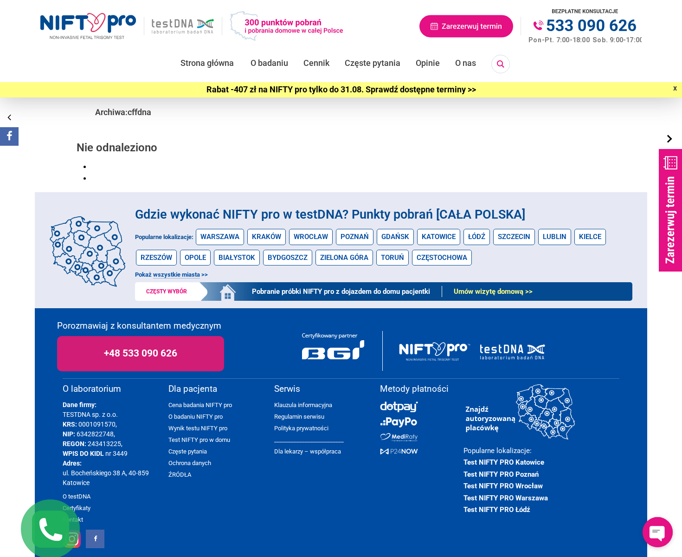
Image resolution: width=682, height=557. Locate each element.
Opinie (428, 63)
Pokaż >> (171, 274)
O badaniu (269, 63)
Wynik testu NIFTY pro (197, 428)
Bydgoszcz (288, 257)
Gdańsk (395, 237)
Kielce (590, 237)
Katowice (439, 237)
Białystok (237, 257)
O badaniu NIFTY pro (195, 416)
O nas (465, 63)
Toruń (392, 257)
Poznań (355, 237)
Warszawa (219, 237)
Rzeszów (156, 257)
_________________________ (309, 439)
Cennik (316, 63)
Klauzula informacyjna (303, 405)
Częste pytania (372, 63)
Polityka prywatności (301, 428)
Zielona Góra (344, 257)
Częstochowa (442, 257)
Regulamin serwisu (299, 416)
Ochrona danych (189, 463)
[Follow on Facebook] (9, 136)
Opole (195, 257)
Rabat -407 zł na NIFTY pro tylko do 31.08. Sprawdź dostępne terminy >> (341, 89)
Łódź (476, 237)
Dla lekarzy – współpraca (307, 451)
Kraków (266, 237)
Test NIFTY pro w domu (199, 439)
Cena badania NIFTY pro (200, 405)
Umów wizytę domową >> (493, 291)
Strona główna (207, 63)
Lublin (554, 237)
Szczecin (514, 237)
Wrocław (311, 237)
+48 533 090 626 (140, 353)
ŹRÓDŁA (179, 474)
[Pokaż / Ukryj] (670, 139)
